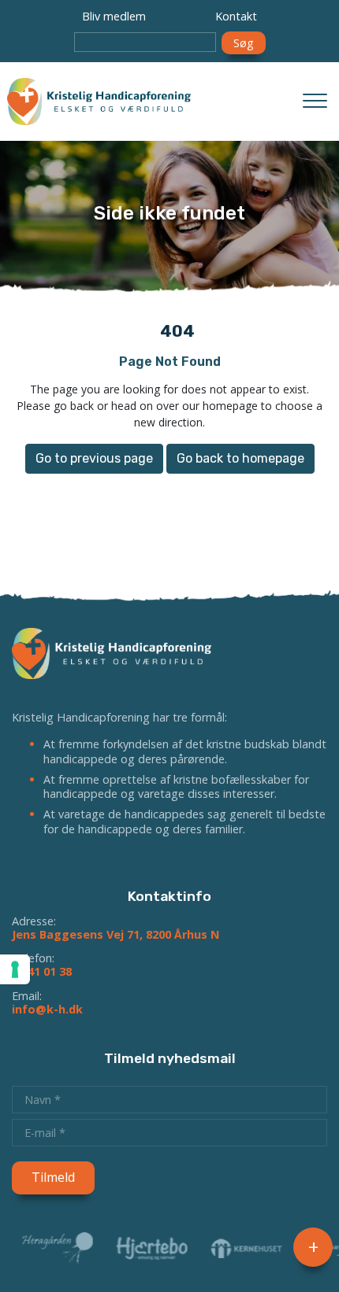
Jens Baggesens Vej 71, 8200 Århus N (115, 934)
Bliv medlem (114, 16)
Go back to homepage (240, 458)
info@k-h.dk (47, 1009)
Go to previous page (94, 458)
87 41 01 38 (42, 971)
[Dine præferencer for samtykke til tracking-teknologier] (15, 969)
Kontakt (236, 16)
